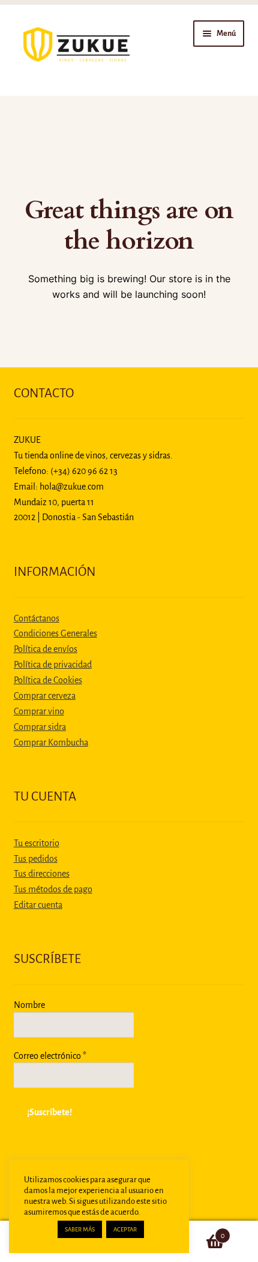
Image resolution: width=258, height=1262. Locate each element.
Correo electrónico (50, 1056)
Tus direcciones (42, 873)
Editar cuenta (38, 905)
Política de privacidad (53, 664)
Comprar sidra (40, 727)
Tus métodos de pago (53, 889)
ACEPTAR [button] (125, 1229)
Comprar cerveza (45, 696)
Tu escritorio (36, 843)
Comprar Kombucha (51, 742)
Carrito (198, 1231)
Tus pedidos (36, 859)
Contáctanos (36, 618)
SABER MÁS (80, 1229)
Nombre (29, 1005)
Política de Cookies (48, 680)
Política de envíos (45, 649)
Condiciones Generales (55, 633)
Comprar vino (39, 711)
